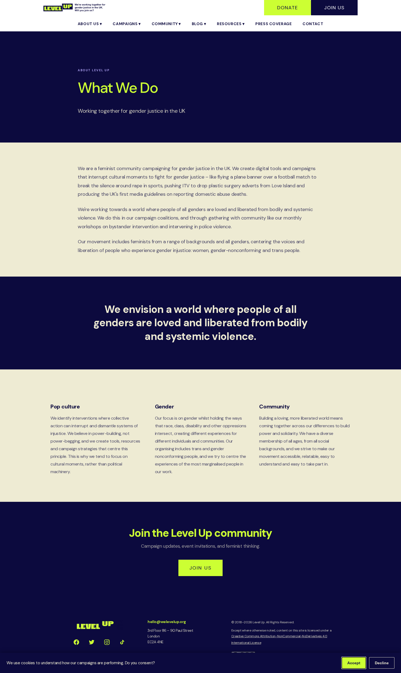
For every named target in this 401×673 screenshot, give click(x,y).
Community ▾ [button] (166, 23)
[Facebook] (76, 642)
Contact (313, 23)
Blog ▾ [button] (199, 23)
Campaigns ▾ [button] (126, 23)
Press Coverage (273, 23)
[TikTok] (122, 642)
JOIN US (200, 568)
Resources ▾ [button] (230, 23)
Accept (353, 663)
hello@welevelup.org (167, 622)
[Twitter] (92, 642)
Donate (287, 7)
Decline (382, 663)
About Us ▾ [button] (90, 23)
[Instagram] (107, 642)
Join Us (334, 7)
